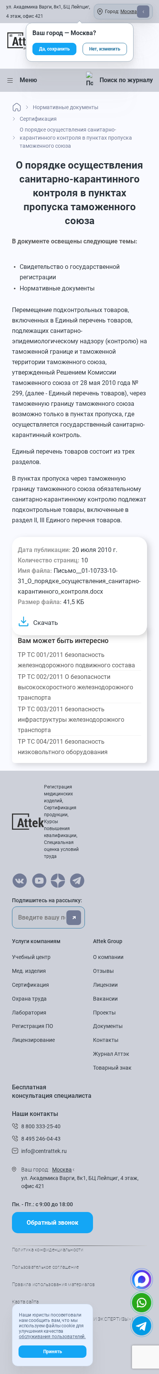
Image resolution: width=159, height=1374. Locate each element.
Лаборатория (29, 1012)
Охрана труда (29, 999)
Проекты (104, 1012)
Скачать (45, 622)
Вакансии (105, 999)
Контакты (105, 1040)
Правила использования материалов (53, 1284)
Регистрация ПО (32, 1026)
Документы (108, 1026)
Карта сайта (25, 1302)
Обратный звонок (52, 1222)
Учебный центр (31, 957)
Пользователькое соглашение (45, 1267)
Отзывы (103, 971)
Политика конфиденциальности (47, 1249)
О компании (108, 957)
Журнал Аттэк (111, 1054)
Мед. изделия (29, 971)
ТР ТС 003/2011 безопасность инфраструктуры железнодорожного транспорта (71, 720)
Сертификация (30, 985)
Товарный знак (112, 1068)
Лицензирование (33, 1040)
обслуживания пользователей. (52, 1336)
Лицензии (105, 985)
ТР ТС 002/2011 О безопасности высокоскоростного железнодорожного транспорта (75, 687)
